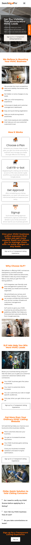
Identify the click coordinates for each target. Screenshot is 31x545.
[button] (24, 3)
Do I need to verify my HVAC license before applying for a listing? (14, 503)
